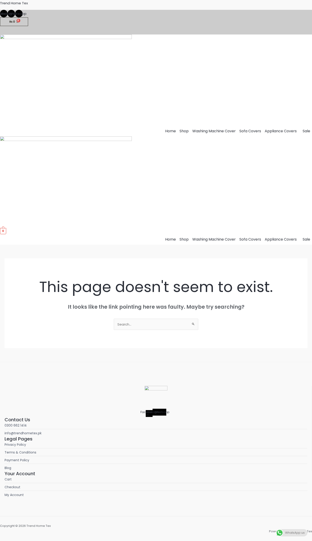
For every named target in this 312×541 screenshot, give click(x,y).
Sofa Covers (250, 131)
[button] (282, 131)
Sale (306, 131)
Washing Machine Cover (214, 131)
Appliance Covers (281, 131)
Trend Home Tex (14, 3)
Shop (184, 131)
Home (170, 131)
